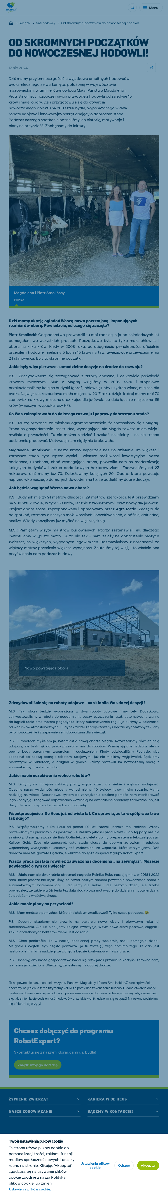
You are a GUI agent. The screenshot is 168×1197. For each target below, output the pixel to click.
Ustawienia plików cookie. (30, 1189)
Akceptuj (148, 1165)
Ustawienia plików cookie (95, 1165)
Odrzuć (124, 1165)
